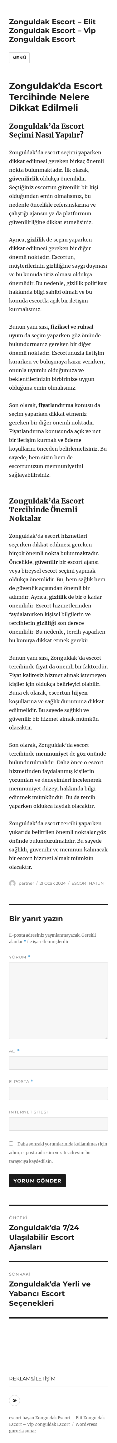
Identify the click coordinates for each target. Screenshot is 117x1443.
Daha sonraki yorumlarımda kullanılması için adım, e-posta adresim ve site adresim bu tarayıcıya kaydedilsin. (58, 1152)
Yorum (19, 957)
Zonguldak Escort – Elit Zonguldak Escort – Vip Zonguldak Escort (52, 30)
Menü (19, 57)
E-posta (21, 1081)
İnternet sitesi (28, 1111)
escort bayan (21, 1418)
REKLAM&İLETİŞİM (32, 1379)
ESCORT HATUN (87, 883)
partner (26, 883)
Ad (14, 1051)
